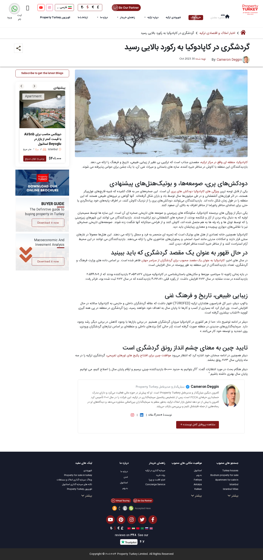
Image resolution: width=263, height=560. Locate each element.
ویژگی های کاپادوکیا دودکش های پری (195, 191)
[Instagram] (49, 7)
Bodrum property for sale (224, 475)
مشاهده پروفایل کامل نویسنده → (197, 424)
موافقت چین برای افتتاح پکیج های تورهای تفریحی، (138, 355)
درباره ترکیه (152, 17)
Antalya (198, 484)
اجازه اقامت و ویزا (157, 480)
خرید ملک (196, 17)
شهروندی (88, 470)
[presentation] (21, 86)
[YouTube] (41, 7)
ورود (9, 17)
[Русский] (146, 528)
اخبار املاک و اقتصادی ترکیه (217, 33)
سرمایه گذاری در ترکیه (155, 470)
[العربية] (142, 528)
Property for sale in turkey (78, 475)
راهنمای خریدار (127, 17)
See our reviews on (131, 535)
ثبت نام (19, 17)
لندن (126, 477)
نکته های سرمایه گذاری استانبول (77, 484)
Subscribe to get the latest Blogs (42, 73)
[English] (150, 528)
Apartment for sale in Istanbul (226, 482)
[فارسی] (133, 528)
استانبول (198, 470)
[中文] (137, 528)
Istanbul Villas (230, 489)
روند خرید (160, 475)
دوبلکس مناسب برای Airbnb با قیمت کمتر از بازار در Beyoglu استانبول (42, 139)
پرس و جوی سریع (34, 158)
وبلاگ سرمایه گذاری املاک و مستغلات (74, 480)
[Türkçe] (128, 528)
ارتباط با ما (83, 17)
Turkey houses (230, 470)
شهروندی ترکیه (173, 17)
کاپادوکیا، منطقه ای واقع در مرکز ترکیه (224, 162)
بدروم (199, 475)
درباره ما (104, 17)
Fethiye (198, 480)
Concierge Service (155, 484)
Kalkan (198, 489)
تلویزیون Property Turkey (79, 489)
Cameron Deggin (229, 59)
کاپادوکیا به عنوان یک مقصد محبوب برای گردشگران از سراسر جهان (183, 260)
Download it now (48, 222)
